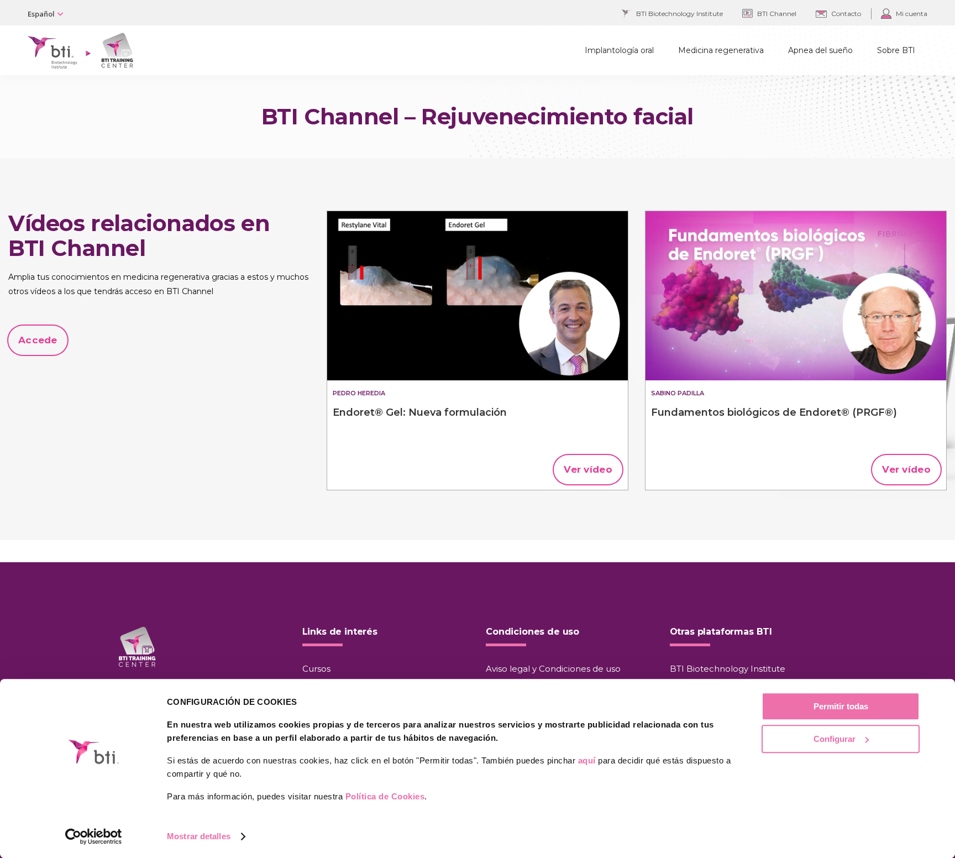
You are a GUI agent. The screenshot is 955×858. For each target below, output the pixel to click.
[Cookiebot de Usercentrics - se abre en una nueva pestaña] (93, 836)
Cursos (316, 668)
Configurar (835, 739)
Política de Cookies (385, 796)
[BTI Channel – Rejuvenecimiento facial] (477, 295)
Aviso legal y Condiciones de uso (553, 668)
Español (41, 14)
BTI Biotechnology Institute (727, 668)
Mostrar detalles (198, 836)
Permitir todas (841, 706)
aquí (587, 760)
